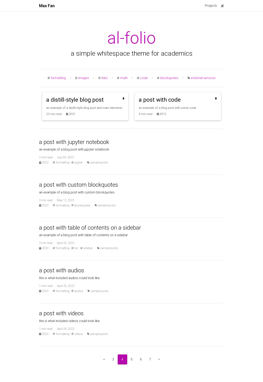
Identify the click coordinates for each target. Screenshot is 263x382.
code (144, 78)
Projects (211, 6)
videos (78, 334)
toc (76, 248)
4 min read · (148, 114)
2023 (45, 162)
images (83, 78)
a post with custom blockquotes (78, 184)
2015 (162, 114)
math (124, 78)
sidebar (88, 248)
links (105, 78)
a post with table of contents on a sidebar (90, 227)
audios (78, 291)
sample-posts (98, 162)
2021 (71, 114)
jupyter (78, 162)
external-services (203, 78)
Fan (47, 5)
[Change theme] (221, 4)
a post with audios (61, 270)
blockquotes (169, 78)
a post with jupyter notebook (74, 142)
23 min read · (56, 114)
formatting (58, 78)
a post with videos (61, 313)
